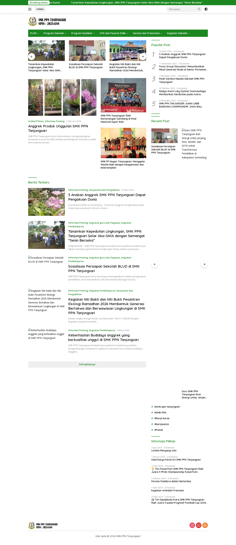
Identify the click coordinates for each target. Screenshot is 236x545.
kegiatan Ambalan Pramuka (167, 490)
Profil (33, 33)
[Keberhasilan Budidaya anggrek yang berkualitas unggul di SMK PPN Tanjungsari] (46, 342)
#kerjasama (161, 424)
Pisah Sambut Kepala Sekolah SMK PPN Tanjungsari (181, 80)
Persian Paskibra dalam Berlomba (171, 481)
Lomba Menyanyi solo (164, 450)
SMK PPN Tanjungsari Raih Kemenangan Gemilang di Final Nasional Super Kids (118, 118)
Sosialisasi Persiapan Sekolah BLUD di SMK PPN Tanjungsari (67, 66)
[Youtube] (198, 526)
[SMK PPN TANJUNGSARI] (48, 21)
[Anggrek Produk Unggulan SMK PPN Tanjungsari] (62, 97)
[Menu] (30, 9)
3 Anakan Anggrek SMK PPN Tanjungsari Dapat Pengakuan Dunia (182, 56)
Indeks (40, 9)
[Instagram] (192, 526)
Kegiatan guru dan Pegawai (104, 222)
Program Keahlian (81, 33)
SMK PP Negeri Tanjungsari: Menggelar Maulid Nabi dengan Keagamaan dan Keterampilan (123, 164)
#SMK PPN (160, 412)
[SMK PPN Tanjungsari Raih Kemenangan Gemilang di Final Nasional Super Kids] (123, 95)
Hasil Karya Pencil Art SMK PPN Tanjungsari (176, 459)
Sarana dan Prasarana (146, 33)
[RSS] (205, 526)
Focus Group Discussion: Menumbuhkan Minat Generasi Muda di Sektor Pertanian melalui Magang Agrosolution (182, 68)
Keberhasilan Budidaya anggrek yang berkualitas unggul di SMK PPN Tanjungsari (103, 337)
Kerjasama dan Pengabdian (104, 189)
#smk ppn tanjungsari (167, 406)
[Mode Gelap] (206, 9)
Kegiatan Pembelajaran (102, 290)
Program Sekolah (54, 33)
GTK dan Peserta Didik (113, 33)
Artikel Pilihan (36, 121)
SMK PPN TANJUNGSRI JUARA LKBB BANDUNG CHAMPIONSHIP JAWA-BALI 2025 (180, 105)
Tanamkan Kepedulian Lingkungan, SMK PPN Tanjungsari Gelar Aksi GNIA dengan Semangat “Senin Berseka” (117, 2)
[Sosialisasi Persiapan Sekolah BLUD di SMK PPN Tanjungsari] (68, 50)
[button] (199, 9)
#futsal (158, 429)
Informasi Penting (55, 121)
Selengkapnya (87, 364)
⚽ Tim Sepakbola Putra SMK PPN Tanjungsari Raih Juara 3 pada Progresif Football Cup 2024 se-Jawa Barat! (178, 501)
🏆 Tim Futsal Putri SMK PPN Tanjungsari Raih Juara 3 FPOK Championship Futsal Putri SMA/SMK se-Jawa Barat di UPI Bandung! (177, 470)
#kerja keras (161, 418)
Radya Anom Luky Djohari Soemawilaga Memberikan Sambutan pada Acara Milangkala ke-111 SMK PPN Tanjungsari (182, 93)
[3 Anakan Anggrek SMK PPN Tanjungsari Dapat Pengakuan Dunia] (46, 202)
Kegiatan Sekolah (177, 33)
